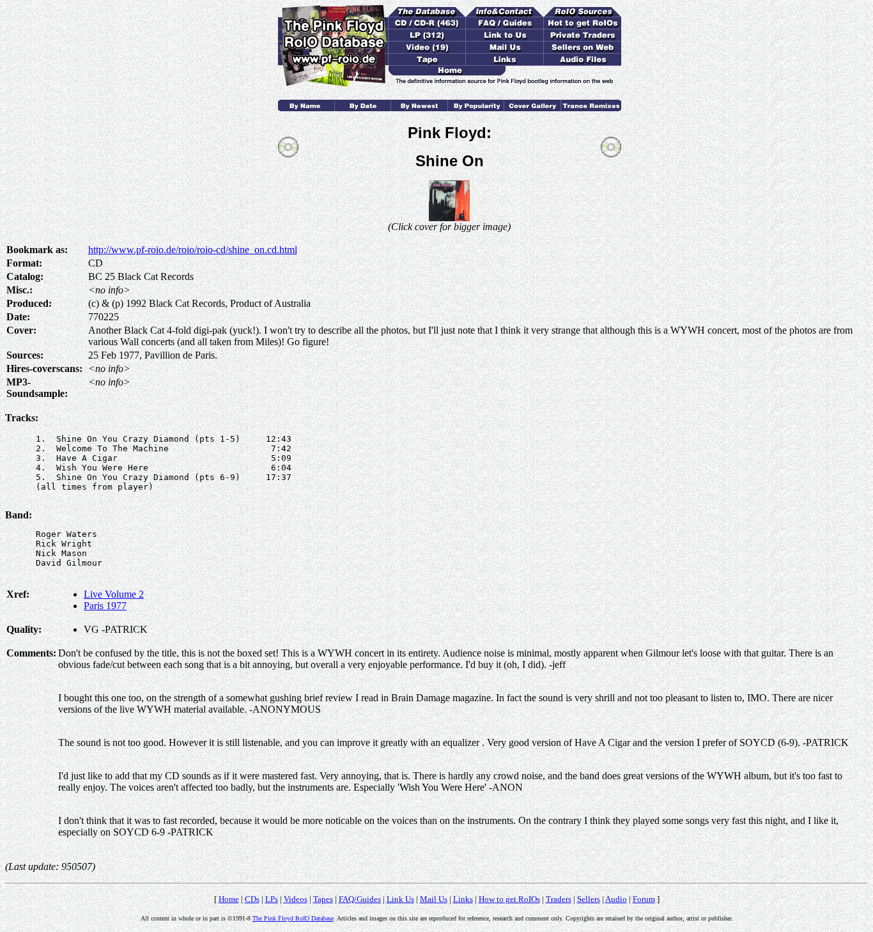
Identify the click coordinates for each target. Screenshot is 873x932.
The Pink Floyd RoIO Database (293, 918)
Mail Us (433, 899)
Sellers (588, 899)
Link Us (400, 899)
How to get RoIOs (509, 899)
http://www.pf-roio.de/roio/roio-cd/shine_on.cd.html (192, 249)
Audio (616, 899)
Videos (295, 899)
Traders (558, 899)
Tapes (323, 899)
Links (463, 899)
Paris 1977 (105, 605)
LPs (271, 899)
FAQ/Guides (360, 899)
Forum (644, 899)
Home (229, 899)
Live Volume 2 (114, 594)
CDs (252, 899)
